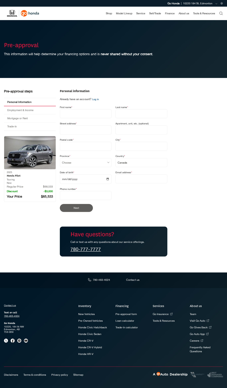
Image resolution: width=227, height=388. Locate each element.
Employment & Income (20, 110)
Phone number (68, 189)
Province (65, 156)
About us (184, 13)
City (117, 139)
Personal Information (19, 102)
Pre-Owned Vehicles (90, 320)
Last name (121, 107)
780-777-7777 (85, 249)
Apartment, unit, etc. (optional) (132, 123)
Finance (170, 13)
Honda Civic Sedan (89, 333)
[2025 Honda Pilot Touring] (30, 152)
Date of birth (67, 172)
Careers (194, 340)
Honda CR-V (85, 340)
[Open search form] (221, 13)
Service (140, 13)
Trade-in (12, 126)
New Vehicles (86, 314)
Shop (109, 13)
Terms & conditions (34, 374)
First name (66, 107)
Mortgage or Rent (17, 118)
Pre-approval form (126, 314)
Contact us (10, 305)
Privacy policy (59, 374)
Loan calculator (124, 320)
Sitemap (78, 374)
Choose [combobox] (66, 162)
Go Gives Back (199, 327)
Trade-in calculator (126, 327)
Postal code (67, 139)
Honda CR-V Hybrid (90, 347)
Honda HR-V (85, 353)
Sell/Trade (155, 13)
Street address (68, 123)
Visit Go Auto (197, 320)
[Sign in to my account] (221, 3)
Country (120, 156)
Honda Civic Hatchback (92, 327)
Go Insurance (161, 314)
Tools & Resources (204, 13)
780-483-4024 (11, 316)
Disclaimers (11, 374)
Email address (123, 172)
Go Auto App (197, 333)
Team (193, 314)
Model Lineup (124, 13)
